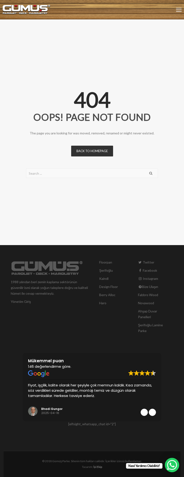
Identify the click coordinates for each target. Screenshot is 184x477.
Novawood (146, 303)
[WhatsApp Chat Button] (172, 465)
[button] (152, 412)
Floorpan (105, 262)
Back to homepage (92, 151)
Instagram (150, 278)
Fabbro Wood (148, 295)
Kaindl (104, 278)
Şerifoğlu (106, 270)
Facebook (149, 270)
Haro (102, 303)
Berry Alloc (107, 295)
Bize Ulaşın (150, 287)
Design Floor (108, 287)
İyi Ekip (97, 467)
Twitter (148, 262)
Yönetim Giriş (21, 301)
